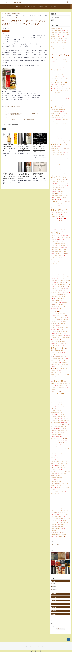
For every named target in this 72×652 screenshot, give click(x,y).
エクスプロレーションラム (61, 416)
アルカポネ (64, 520)
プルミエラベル (53, 402)
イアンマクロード (59, 335)
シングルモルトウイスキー (55, 30)
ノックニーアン (53, 294)
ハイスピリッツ (53, 331)
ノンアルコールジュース (59, 34)
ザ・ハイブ (58, 142)
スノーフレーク (53, 520)
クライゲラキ (53, 360)
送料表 (33, 6)
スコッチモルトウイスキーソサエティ (63, 78)
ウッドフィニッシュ (60, 185)
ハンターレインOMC (61, 280)
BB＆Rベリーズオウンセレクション (56, 383)
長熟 (64, 337)
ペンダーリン (53, 290)
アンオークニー (53, 142)
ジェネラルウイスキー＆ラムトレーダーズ (58, 306)
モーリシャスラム (54, 512)
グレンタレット (60, 387)
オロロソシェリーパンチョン (55, 495)
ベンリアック (60, 241)
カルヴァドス (66, 438)
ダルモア (64, 40)
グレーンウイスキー (54, 220)
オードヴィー (58, 235)
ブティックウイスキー (9, 106)
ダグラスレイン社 (54, 387)
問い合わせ (60, 628)
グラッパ (66, 499)
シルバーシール (63, 428)
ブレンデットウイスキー (55, 522)
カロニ (52, 506)
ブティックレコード (62, 181)
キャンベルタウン (54, 229)
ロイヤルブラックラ (66, 383)
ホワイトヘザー (56, 506)
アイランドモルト (57, 70)
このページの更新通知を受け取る (11, 13)
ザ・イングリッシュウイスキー (56, 88)
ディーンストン (59, 520)
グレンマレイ (66, 360)
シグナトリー (53, 119)
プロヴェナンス (53, 315)
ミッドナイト (53, 335)
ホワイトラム (68, 32)
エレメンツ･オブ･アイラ (61, 497)
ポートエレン (58, 28)
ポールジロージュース (54, 117)
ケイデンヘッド (54, 113)
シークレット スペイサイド (55, 408)
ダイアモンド (60, 286)
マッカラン (62, 123)
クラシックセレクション (55, 389)
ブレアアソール (53, 374)
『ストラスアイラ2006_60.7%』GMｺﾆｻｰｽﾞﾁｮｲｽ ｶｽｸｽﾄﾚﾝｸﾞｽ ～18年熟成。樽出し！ (24, 147)
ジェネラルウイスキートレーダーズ (57, 477)
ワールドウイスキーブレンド (64, 487)
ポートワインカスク (65, 113)
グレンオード (66, 385)
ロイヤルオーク (53, 272)
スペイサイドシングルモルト (65, 292)
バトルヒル (57, 432)
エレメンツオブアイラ (59, 40)
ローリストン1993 (58, 199)
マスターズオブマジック (64, 522)
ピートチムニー (53, 127)
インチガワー (53, 197)
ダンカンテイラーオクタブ (55, 467)
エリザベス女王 (61, 302)
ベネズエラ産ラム (65, 179)
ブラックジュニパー (54, 274)
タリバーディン (65, 119)
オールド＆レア (65, 156)
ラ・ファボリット (54, 319)
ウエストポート (53, 524)
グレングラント (53, 218)
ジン (59, 247)
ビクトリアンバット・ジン (55, 150)
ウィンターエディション (61, 127)
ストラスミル (59, 402)
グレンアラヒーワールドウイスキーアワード (58, 243)
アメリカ (65, 471)
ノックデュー (59, 237)
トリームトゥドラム (63, 368)
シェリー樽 (58, 381)
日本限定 (52, 463)
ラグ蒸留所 (60, 536)
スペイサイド (63, 142)
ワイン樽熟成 (53, 345)
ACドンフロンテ (63, 59)
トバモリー (64, 455)
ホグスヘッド (59, 360)
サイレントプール (54, 440)
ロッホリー (57, 364)
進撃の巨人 (67, 98)
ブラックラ (52, 239)
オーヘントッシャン (54, 406)
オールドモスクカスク (66, 201)
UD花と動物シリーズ (54, 164)
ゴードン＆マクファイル (60, 56)
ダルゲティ (64, 512)
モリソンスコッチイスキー (55, 422)
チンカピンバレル (64, 422)
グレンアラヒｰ (53, 42)
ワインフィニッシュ (55, 169)
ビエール (64, 84)
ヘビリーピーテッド (54, 131)
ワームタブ (52, 34)
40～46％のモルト (57, 350)
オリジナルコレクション (55, 125)
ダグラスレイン (57, 348)
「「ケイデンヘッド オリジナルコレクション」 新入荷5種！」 (19, 119)
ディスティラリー (66, 90)
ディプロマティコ (57, 463)
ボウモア (52, 475)
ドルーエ (68, 518)
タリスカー (52, 451)
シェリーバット (61, 308)
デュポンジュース (57, 76)
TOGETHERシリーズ (54, 479)
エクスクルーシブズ (66, 74)
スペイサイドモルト (59, 82)
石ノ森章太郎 (57, 92)
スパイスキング (58, 231)
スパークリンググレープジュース (56, 195)
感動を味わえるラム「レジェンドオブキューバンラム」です (39, 175)
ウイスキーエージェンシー (55, 123)
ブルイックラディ (54, 255)
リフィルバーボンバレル (55, 111)
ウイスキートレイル (55, 487)
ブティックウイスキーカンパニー (63, 263)
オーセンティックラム (62, 274)
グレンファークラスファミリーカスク (57, 148)
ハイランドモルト (62, 414)
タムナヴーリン (58, 42)
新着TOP (18, 6)
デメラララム (53, 98)
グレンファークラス (55, 424)
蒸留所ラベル (64, 231)
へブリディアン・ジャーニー (62, 493)
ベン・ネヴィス (67, 185)
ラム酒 (65, 34)
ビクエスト (52, 32)
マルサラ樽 (66, 348)
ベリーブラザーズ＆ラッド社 (64, 514)
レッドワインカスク (54, 434)
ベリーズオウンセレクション (55, 534)
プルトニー (52, 72)
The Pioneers (53, 36)
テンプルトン (60, 337)
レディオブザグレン (54, 337)
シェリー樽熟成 (53, 162)
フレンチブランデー (57, 270)
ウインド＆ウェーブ (54, 358)
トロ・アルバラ (60, 526)
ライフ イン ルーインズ (65, 510)
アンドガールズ (67, 506)
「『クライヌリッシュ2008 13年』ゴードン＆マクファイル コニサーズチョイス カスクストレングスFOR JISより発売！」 (25, 114)
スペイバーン (57, 475)
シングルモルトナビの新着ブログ (12, 2)
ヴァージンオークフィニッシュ (56, 296)
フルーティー (61, 469)
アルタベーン (60, 224)
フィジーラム (59, 333)
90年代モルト (53, 216)
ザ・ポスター (53, 420)
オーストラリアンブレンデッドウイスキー (58, 129)
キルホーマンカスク (54, 418)
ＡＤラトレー (53, 325)
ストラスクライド (54, 530)
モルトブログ (6, 30)
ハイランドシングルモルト (55, 292)
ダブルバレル (62, 313)
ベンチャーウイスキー (58, 158)
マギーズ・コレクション (65, 430)
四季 (68, 34)
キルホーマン (59, 239)
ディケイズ (58, 146)
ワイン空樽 (66, 358)
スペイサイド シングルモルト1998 (56, 154)
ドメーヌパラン (63, 214)
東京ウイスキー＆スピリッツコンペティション (58, 485)
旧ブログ (4, 15)
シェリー (52, 40)
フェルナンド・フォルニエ (58, 156)
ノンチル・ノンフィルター (55, 115)
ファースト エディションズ (55, 105)
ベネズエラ (52, 199)
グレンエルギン (54, 38)
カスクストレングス (59, 144)
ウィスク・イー (53, 237)
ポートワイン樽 (58, 444)
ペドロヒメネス (53, 138)
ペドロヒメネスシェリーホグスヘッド (57, 481)
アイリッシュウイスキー (64, 364)
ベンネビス (58, 430)
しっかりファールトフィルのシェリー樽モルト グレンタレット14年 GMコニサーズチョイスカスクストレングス (54, 570)
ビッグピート (54, 263)
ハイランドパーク (54, 395)
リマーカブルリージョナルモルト (56, 410)
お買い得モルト (58, 325)
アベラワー (64, 173)
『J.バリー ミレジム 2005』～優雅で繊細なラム (61, 570)
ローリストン (63, 76)
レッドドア (66, 418)
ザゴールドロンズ (54, 185)
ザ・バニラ (64, 42)
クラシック (52, 92)
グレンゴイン (58, 261)
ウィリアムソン (53, 430)
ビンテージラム (59, 203)
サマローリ (62, 506)
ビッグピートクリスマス (60, 98)
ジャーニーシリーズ (54, 286)
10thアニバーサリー (61, 345)
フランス (68, 378)
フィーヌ (64, 92)
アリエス (62, 257)
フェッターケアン (64, 463)
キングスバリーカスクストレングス (57, 193)
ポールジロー (53, 100)
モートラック (65, 233)
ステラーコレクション (62, 117)
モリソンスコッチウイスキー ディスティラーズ (58, 356)
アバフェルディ (66, 148)
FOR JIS (52, 76)
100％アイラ (53, 231)
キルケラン (66, 502)
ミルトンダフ (53, 136)
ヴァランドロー (63, 426)
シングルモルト (66, 265)
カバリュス (62, 183)
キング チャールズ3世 (64, 30)
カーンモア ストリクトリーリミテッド (62, 420)
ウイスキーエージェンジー (55, 276)
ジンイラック (62, 94)
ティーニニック (59, 300)
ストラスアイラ (58, 36)
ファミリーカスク (54, 333)
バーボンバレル (54, 80)
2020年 (54, 610)
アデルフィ (58, 245)
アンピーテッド (62, 372)
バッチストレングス (60, 465)
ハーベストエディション (55, 323)
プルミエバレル (59, 107)
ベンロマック (61, 220)
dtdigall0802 (68, 337)
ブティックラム (65, 331)
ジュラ (69, 471)
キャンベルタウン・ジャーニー (61, 457)
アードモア (65, 333)
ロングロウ (52, 288)
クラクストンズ (63, 528)
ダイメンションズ (54, 308)
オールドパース (60, 358)
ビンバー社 (66, 327)
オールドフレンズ (63, 352)
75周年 (66, 123)
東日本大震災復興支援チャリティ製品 (57, 491)
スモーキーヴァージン (54, 469)
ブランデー (64, 290)
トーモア (63, 36)
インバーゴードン (65, 195)
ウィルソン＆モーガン (54, 167)
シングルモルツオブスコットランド (57, 483)
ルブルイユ (52, 160)
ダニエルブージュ (63, 323)
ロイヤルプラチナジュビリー (60, 32)
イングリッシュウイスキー (55, 404)
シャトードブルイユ (54, 267)
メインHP (26, 6)
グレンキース (64, 251)
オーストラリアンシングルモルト (63, 131)
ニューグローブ (59, 321)
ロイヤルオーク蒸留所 (66, 335)
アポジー (52, 473)
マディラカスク (59, 331)
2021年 (54, 607)
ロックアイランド (54, 140)
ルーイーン (59, 255)
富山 (56, 345)
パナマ (52, 156)
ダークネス (68, 442)
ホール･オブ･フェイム (59, 288)
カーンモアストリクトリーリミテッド (63, 140)
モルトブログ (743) (55, 544)
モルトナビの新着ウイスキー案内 (34, 646)
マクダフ (19, 106)
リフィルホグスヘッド (65, 44)
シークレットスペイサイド (55, 205)
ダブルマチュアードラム (64, 473)
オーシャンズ (61, 48)
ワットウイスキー (66, 267)
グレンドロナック (54, 78)
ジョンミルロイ (53, 203)
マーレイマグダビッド (64, 133)
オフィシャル (59, 440)
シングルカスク (54, 48)
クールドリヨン (64, 197)
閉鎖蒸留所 (68, 280)
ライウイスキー (53, 366)
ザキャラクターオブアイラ (65, 495)
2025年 (54, 593)
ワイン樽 (65, 302)
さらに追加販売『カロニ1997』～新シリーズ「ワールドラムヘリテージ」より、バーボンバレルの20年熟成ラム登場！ (61, 556)
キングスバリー (57, 393)
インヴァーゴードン (54, 175)
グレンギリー (65, 321)
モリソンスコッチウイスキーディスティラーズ (58, 378)
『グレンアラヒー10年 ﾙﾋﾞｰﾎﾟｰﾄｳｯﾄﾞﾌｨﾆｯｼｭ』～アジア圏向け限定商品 (54, 563)
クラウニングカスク (61, 406)
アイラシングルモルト (54, 84)
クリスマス (58, 216)
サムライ (58, 136)
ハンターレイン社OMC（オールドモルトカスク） (59, 249)
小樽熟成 (56, 247)
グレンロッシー (53, 90)
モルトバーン (53, 457)
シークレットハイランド (60, 317)
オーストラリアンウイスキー (65, 424)
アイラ (52, 516)
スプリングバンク (59, 119)
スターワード (53, 179)
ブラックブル (57, 339)
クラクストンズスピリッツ (55, 183)
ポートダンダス (60, 418)
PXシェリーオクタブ (54, 280)
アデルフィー (53, 28)
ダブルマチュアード (54, 526)
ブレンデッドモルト (55, 385)
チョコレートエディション (55, 59)
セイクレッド (62, 404)
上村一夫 (52, 158)
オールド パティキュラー (61, 294)
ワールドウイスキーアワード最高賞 (57, 74)
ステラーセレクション (62, 259)
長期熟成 (68, 374)
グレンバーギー (54, 224)
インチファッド (64, 325)
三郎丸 (65, 381)
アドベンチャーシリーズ (65, 235)
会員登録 (53, 6)
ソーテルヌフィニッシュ (61, 222)
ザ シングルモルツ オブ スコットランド (58, 65)
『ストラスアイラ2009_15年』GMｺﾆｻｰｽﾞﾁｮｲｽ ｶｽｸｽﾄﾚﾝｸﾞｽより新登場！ (23, 176)
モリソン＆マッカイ (61, 212)
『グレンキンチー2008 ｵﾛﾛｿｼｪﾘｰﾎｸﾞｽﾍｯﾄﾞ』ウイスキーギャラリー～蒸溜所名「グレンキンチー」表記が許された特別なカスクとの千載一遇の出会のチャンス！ (54, 556)
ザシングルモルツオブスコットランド (63, 284)
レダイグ (59, 175)
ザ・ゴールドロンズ (54, 259)
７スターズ (59, 362)
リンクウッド (55, 257)
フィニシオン (53, 245)
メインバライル (54, 362)
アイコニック (53, 253)
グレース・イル (59, 455)
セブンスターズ (64, 296)
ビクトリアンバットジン (55, 278)
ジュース (52, 251)
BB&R (62, 191)
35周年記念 (62, 524)
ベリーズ (58, 100)
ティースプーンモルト (60, 327)
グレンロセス (61, 165)
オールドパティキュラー (63, 67)
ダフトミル (52, 207)
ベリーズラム (58, 510)
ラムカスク (52, 247)
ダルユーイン (53, 86)
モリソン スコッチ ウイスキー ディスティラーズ (59, 461)
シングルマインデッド (65, 253)
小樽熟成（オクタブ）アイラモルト (57, 412)
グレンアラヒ (59, 315)
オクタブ (64, 227)
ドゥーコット (67, 393)
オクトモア (61, 385)
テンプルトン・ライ (57, 214)
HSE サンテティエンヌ (54, 442)
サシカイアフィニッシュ (55, 61)
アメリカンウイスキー (54, 304)
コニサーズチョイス (59, 210)
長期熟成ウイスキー (54, 67)
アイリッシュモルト (63, 446)
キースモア (52, 446)
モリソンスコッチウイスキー (55, 453)
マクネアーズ (62, 329)
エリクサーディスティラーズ (55, 191)
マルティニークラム (66, 152)
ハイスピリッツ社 (60, 319)
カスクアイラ (65, 288)
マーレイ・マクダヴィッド (63, 96)
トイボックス (65, 536)
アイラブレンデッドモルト (59, 207)
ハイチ (68, 117)
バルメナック (53, 444)
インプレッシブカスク (54, 414)
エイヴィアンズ (63, 261)
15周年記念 (66, 319)
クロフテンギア (53, 173)
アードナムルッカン (61, 395)
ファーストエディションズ (61, 298)
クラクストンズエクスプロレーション (57, 391)
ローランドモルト (63, 115)
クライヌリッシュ (57, 251)
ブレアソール (63, 136)
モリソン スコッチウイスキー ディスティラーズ (59, 52)
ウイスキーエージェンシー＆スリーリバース (58, 436)
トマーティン (64, 343)
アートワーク (65, 483)
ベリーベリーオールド (54, 459)
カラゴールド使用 (60, 162)
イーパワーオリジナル (54, 181)
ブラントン (52, 432)
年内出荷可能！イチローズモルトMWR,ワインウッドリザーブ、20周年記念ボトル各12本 (9, 176)
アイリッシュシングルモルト (55, 528)
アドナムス (60, 267)
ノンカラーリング (60, 229)
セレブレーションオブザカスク (56, 44)
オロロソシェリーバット (61, 489)
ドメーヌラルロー (54, 416)
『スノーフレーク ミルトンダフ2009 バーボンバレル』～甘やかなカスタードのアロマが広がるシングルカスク (39, 149)
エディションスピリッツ (66, 88)
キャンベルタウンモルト (55, 329)
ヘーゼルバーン (53, 298)
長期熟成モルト (64, 362)
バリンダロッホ (53, 327)
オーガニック (67, 317)
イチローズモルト (66, 162)
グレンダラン (65, 387)
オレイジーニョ (63, 105)
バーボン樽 (52, 364)
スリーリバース (53, 489)
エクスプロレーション (54, 370)
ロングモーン (53, 222)
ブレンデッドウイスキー (59, 177)
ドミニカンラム (62, 398)
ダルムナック (61, 304)
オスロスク (65, 282)
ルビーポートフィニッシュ (61, 400)
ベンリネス (65, 516)
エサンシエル (62, 278)
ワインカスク (64, 341)
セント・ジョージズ (60, 86)
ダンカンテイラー (57, 471)
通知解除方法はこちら (21, 17)
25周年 (64, 224)
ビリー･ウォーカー (54, 354)
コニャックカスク (63, 121)
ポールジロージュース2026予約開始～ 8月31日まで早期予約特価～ (9, 147)
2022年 (54, 603)
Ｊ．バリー (64, 444)
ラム (52, 381)
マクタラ (52, 339)
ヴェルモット (63, 216)
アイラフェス (53, 343)
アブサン (65, 491)
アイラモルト (56, 311)
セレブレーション (54, 284)
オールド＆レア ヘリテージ (55, 133)
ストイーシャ (59, 189)
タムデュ (67, 164)
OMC (60, 113)
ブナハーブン (62, 442)
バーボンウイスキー (54, 536)
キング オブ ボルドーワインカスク (56, 227)
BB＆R (52, 270)
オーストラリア (65, 160)
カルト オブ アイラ (63, 61)
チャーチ (63, 255)
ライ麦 (52, 214)
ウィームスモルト (67, 229)
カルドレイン (64, 374)
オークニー (61, 84)
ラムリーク (59, 512)
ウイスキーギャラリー (55, 368)
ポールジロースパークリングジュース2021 (58, 109)
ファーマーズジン (54, 282)
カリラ (53, 107)
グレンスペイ (67, 504)
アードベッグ (65, 154)
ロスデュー (55, 516)
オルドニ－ (63, 453)
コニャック (53, 261)
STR (61, 92)
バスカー (67, 212)
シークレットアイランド (55, 514)
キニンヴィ (63, 451)
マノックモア (53, 493)
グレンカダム (53, 187)
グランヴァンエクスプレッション (56, 438)
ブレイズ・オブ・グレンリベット (56, 103)
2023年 (54, 600)
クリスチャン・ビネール (63, 38)
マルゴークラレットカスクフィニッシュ (57, 504)
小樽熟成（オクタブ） (65, 247)
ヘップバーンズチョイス (66, 237)
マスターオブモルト (54, 376)
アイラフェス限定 (66, 158)
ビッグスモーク (53, 400)
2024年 (54, 597)
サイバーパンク (53, 146)
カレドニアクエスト (54, 212)
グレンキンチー (58, 253)
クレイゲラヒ (64, 315)
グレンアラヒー (56, 233)
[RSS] (52, 623)
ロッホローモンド (54, 241)
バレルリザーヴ (53, 455)
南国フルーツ (57, 446)
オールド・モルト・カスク (55, 352)
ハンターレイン (56, 201)
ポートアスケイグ (54, 502)
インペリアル (62, 432)
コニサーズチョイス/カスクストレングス (57, 499)
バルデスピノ (59, 374)
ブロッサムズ (56, 473)
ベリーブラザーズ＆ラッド (55, 313)
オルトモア (59, 90)
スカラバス (58, 138)
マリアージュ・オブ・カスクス (56, 341)
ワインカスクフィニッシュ (61, 272)
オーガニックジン (63, 111)
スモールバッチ (61, 167)
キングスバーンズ (64, 138)
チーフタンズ (59, 173)
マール (61, 339)
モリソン (60, 370)
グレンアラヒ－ (65, 440)
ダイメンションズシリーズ (63, 46)
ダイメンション (63, 28)
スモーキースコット (63, 171)
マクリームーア (59, 179)
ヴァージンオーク (59, 290)
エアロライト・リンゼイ (55, 94)
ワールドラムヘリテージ (55, 171)
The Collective (63, 534)
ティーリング (58, 343)
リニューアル (53, 300)
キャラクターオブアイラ (55, 398)
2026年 (53, 581)
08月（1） (55, 583)
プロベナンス (67, 183)
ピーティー (61, 218)
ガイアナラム (62, 467)
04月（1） (55, 586)
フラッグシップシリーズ (55, 121)
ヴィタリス (61, 169)
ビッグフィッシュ (54, 465)
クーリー (67, 444)
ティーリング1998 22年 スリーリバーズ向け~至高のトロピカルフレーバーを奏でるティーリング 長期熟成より (61, 563)
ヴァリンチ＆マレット (54, 46)
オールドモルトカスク (64, 245)
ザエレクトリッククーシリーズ (61, 187)
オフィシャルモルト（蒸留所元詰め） (57, 265)
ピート (63, 270)
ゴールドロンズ (53, 497)
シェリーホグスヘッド (60, 366)
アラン (67, 449)
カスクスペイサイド (58, 160)
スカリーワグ (57, 451)
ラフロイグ (60, 516)
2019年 (54, 614)
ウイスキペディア (63, 518)
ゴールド (66, 270)
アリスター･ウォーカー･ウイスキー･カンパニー (59, 508)
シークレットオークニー (55, 50)
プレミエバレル (53, 321)
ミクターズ (57, 72)
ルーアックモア (66, 286)
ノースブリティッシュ (54, 96)
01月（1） (54, 589)
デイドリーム (53, 317)
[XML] (52, 626)
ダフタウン (59, 197)
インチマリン (15, 106)
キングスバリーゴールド (55, 428)
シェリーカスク (53, 63)
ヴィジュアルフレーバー (55, 372)
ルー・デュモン (60, 282)
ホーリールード (63, 205)
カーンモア (62, 72)
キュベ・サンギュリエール (55, 518)
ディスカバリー (53, 189)
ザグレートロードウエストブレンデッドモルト (58, 532)
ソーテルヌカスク (63, 125)
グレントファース (54, 302)
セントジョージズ (60, 502)
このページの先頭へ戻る (68, 639)
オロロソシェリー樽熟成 (64, 276)
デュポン (58, 524)
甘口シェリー (53, 510)
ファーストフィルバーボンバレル (56, 152)
